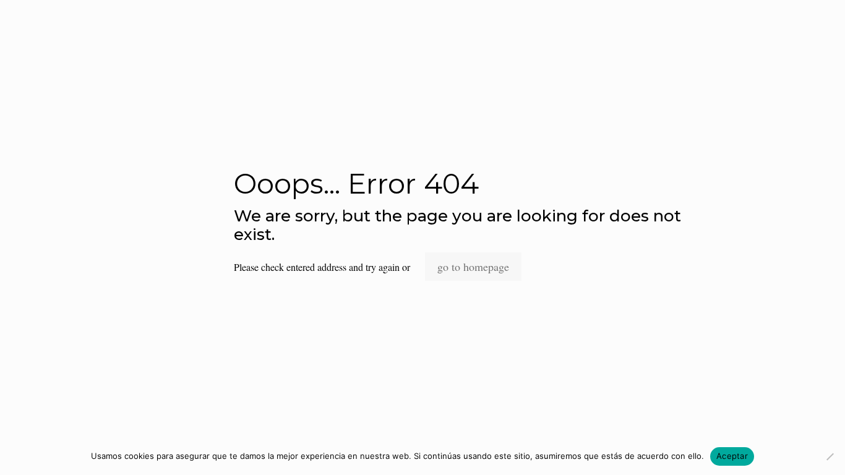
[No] (829, 456)
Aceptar (732, 456)
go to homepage (473, 266)
